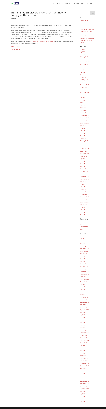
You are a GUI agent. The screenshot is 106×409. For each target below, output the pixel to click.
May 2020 (82, 102)
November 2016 (84, 197)
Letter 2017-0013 (15, 50)
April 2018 (82, 166)
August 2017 (83, 181)
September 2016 (84, 202)
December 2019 (84, 115)
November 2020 (84, 87)
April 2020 (82, 105)
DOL (81, 221)
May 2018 (82, 164)
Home (53, 3)
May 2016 (82, 212)
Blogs (82, 3)
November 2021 (84, 62)
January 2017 (83, 192)
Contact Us (75, 3)
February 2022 (84, 57)
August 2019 (83, 125)
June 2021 (82, 69)
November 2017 (84, 179)
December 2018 (84, 146)
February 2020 (84, 110)
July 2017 (82, 184)
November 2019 (84, 118)
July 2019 (82, 128)
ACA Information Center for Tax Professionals (42, 41)
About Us (67, 3)
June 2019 (82, 130)
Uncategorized (84, 226)
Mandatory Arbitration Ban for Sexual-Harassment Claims (87, 40)
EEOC (81, 224)
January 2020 (83, 113)
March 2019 (83, 138)
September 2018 (84, 153)
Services (59, 3)
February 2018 (84, 171)
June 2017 (82, 187)
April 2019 (82, 136)
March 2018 (83, 169)
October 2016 (84, 199)
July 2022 (82, 52)
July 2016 (82, 207)
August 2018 (83, 156)
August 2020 (83, 95)
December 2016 (84, 194)
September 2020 (84, 92)
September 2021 (84, 64)
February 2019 (84, 141)
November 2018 (84, 148)
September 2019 (84, 123)
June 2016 (82, 209)
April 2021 (82, 74)
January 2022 (83, 59)
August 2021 (83, 67)
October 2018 (84, 151)
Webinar (82, 229)
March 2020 (83, 108)
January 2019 (83, 143)
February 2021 (84, 79)
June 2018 (82, 161)
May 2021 (82, 72)
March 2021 (83, 77)
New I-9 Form (84, 20)
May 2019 (82, 133)
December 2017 (84, 176)
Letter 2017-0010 (15, 46)
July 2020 (82, 97)
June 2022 (82, 54)
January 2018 (83, 174)
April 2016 (82, 215)
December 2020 (84, 85)
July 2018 (82, 158)
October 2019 (84, 120)
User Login (89, 3)
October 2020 (84, 90)
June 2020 (82, 100)
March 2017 (83, 189)
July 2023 (82, 49)
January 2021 (83, 82)
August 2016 (83, 204)
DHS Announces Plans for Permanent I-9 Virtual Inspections (87, 25)
